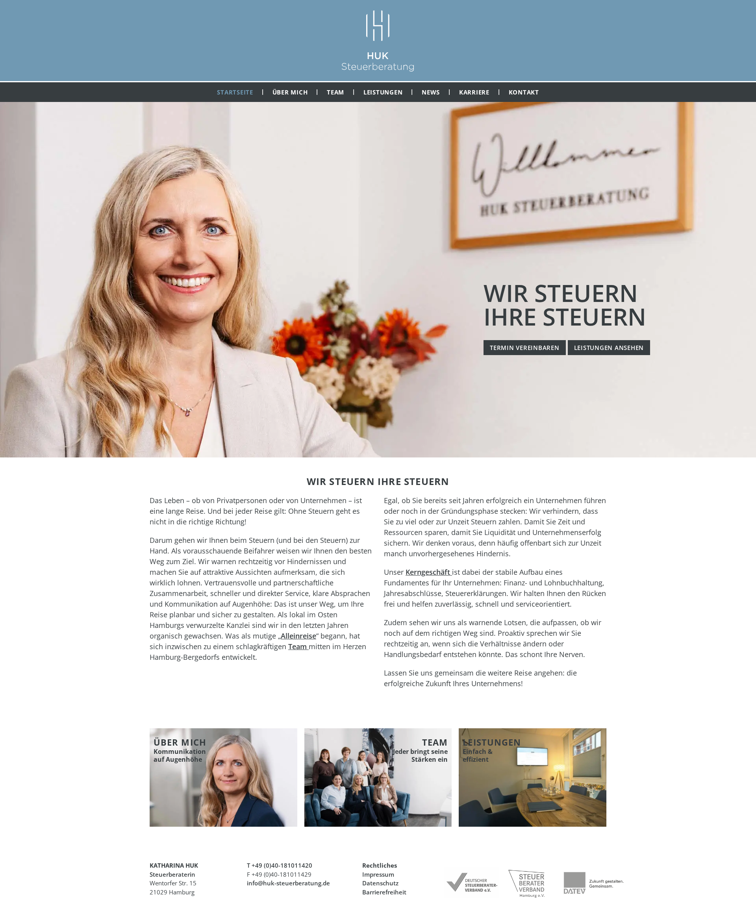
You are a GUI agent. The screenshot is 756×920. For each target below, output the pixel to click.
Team (335, 92)
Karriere (474, 92)
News (431, 92)
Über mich (290, 92)
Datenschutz (380, 883)
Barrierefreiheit (384, 892)
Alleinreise (298, 635)
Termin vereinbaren (525, 348)
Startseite (235, 92)
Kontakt (524, 92)
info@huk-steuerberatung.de (288, 883)
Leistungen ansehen (609, 348)
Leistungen (383, 92)
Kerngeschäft (429, 572)
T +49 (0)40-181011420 (279, 865)
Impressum (378, 874)
